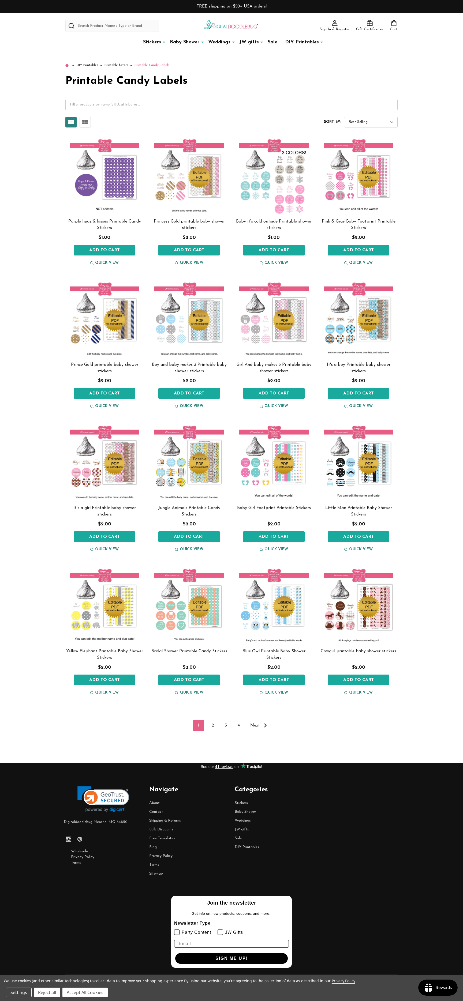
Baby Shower (184, 42)
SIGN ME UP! (231, 958)
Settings (18, 992)
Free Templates (162, 838)
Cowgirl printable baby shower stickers (358, 651)
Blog (153, 847)
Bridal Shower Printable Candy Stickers (189, 651)
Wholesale (79, 851)
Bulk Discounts (161, 829)
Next (255, 725)
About (154, 803)
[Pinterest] (80, 839)
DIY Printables (302, 42)
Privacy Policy (82, 857)
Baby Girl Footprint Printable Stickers (274, 508)
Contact (156, 812)
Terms (76, 863)
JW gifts (249, 42)
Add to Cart (104, 250)
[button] (103, 799)
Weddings (219, 42)
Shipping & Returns (165, 821)
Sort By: (332, 122)
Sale (272, 42)
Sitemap (156, 874)
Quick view (107, 263)
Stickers (152, 42)
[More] (164, 42)
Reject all (47, 992)
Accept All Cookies (85, 992)
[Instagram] (68, 839)
